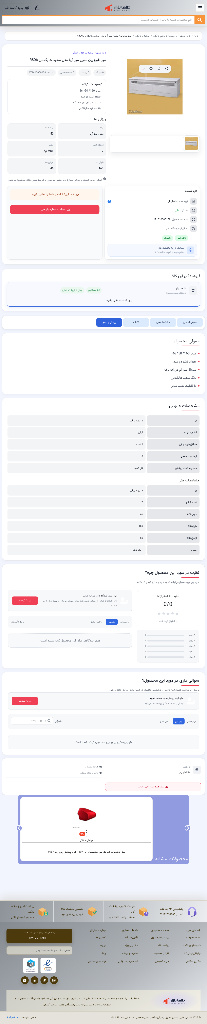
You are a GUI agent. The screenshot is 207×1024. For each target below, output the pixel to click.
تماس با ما (101, 937)
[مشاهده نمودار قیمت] (143, 68)
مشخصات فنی (163, 322)
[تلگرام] (44, 980)
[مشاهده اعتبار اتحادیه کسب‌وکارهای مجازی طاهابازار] (30, 965)
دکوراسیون (184, 35)
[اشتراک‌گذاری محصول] (166, 68)
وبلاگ (103, 953)
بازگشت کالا (163, 945)
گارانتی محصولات (161, 953)
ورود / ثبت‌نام (25, 600)
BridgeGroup (13, 1017)
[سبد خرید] (37, 8)
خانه (196, 35)
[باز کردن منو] (200, 8)
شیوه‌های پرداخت (192, 945)
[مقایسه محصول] (159, 68)
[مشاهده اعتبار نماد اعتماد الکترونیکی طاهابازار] (48, 965)
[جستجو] (199, 20)
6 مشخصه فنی (67, 72)
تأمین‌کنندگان (131, 937)
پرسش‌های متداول (160, 937)
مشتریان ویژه (131, 945)
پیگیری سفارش (193, 961)
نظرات (136, 322)
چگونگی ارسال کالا (192, 953)
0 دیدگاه (100, 72)
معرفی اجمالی (189, 322)
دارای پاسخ (164, 721)
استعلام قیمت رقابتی (128, 961)
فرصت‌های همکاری (97, 961)
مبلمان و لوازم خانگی (164, 35)
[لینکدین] (34, 980)
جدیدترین (111, 621)
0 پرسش (85, 72)
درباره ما (102, 945)
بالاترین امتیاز (96, 621)
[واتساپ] (25, 980)
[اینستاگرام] (54, 980)
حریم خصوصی (162, 961)
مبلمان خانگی (142, 35)
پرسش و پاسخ (109, 322)
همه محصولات (193, 937)
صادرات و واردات (130, 953)
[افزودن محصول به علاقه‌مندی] (151, 68)
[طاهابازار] (117, 7)
